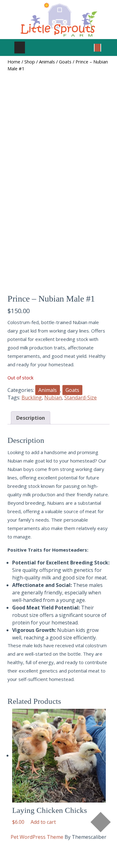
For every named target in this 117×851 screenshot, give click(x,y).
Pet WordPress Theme (37, 836)
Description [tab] (30, 417)
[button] (43, 821)
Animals (47, 61)
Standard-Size (80, 397)
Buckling (32, 397)
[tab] (19, 47)
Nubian (53, 397)
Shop (29, 61)
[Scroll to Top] (100, 822)
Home (13, 61)
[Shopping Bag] (97, 47)
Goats (65, 61)
